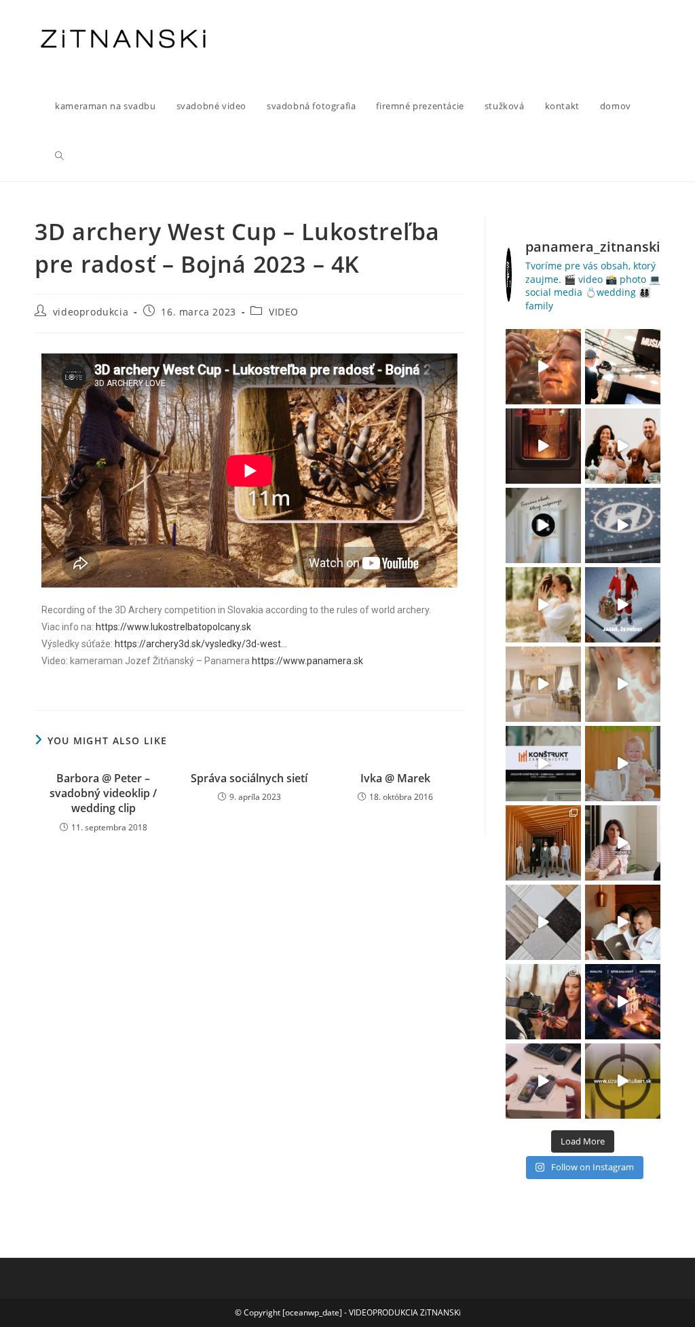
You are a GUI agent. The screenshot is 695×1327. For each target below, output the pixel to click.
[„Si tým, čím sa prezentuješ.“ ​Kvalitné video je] (543, 366)
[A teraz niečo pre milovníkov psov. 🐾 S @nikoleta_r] (622, 446)
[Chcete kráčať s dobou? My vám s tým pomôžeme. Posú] (543, 684)
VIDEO (284, 311)
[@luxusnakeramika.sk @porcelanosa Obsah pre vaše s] (622, 843)
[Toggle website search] (59, 156)
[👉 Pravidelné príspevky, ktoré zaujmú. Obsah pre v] (622, 525)
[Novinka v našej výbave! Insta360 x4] (543, 1081)
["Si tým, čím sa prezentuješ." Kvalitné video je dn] (622, 366)
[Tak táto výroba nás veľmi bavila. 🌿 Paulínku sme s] (543, 604)
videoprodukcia (90, 311)
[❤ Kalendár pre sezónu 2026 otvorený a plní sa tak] (543, 843)
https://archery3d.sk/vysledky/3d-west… (201, 643)
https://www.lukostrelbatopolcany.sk (173, 626)
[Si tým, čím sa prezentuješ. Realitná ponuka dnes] (543, 525)
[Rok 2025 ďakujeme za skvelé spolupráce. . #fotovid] (622, 604)
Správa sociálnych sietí (249, 778)
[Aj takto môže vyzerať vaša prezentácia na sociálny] (543, 763)
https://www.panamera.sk (307, 660)
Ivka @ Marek (395, 778)
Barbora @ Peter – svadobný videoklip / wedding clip (103, 793)
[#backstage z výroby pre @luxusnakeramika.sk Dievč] (543, 922)
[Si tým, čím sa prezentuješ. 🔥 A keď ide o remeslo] (543, 446)
